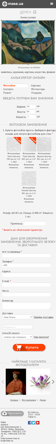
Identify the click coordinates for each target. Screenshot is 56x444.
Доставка (7, 313)
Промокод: (16, 223)
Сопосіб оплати (10, 333)
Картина (35, 85)
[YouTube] (37, 423)
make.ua (34, 412)
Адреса (6, 271)
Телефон (7, 261)
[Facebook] (29, 423)
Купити (29, 345)
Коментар (7, 300)
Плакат (7, 92)
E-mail (6, 281)
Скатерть (8, 89)
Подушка (36, 92)
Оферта (32, 416)
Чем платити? (41, 337)
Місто (5, 290)
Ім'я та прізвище (12, 251)
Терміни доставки (28, 17)
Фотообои (9, 85)
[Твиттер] (33, 423)
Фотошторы (38, 89)
